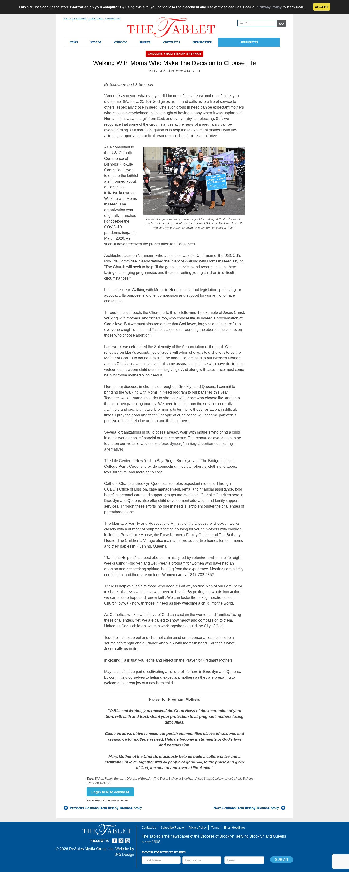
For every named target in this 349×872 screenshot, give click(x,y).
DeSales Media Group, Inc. (91, 849)
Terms (215, 827)
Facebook (115, 838)
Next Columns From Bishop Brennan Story (246, 808)
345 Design (124, 855)
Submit (281, 860)
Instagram (128, 838)
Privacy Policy (270, 7)
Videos (96, 42)
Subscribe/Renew (172, 827)
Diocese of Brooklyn (140, 778)
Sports (144, 42)
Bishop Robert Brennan (110, 778)
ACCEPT (321, 7)
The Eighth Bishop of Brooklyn (173, 778)
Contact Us (113, 18)
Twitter (121, 838)
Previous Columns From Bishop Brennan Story (106, 808)
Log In (67, 18)
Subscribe (96, 18)
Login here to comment (110, 792)
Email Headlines (234, 827)
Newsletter (202, 42)
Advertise (80, 18)
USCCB (105, 783)
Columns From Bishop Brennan (174, 53)
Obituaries (171, 42)
